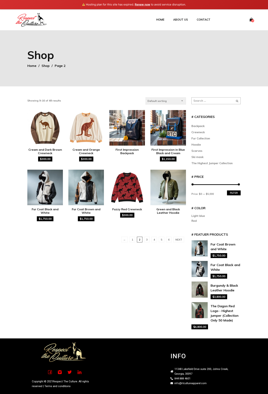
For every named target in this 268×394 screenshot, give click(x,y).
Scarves (196, 151)
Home (160, 19)
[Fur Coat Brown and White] (86, 187)
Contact (203, 19)
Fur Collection (200, 138)
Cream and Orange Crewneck (86, 151)
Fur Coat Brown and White (86, 210)
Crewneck (198, 132)
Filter (234, 192)
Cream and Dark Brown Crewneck (45, 151)
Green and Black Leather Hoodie (168, 210)
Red (194, 221)
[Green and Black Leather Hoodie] (168, 187)
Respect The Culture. (65, 381)
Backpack (198, 126)
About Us (180, 19)
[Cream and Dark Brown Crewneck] (45, 128)
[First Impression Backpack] (127, 128)
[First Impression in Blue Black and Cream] (168, 128)
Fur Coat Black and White (45, 210)
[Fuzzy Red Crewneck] (127, 187)
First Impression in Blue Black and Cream (168, 151)
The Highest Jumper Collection (212, 163)
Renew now (142, 4)
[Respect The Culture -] (31, 19)
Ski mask (197, 157)
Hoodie (196, 144)
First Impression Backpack (127, 151)
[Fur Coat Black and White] (45, 187)
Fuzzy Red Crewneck (127, 209)
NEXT (178, 239)
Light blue (198, 216)
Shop (46, 66)
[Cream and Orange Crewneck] (86, 128)
